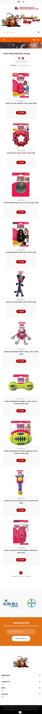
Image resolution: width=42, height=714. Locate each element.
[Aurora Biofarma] (10, 603)
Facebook (19, 2)
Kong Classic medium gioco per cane (21, 103)
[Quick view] (21, 85)
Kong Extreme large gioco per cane (21, 252)
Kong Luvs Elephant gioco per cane (21, 302)
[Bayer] (31, 603)
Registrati (21, 638)
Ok (20, 712)
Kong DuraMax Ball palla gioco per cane (21, 203)
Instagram (23, 2)
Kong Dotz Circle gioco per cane (21, 153)
